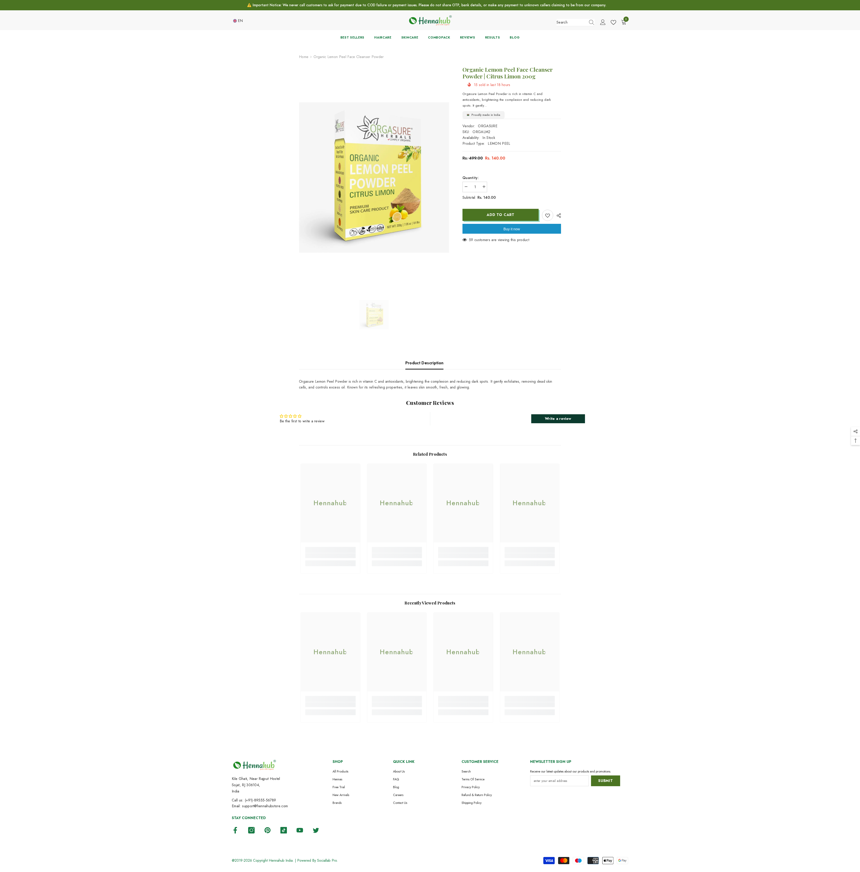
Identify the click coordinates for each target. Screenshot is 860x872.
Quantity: (470, 177)
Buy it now (511, 229)
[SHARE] (557, 215)
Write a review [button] (558, 418)
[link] (330, 555)
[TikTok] (283, 830)
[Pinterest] (267, 830)
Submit (605, 780)
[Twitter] (316, 830)
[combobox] (571, 22)
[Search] (576, 22)
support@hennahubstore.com (265, 806)
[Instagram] (251, 830)
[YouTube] (299, 830)
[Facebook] (235, 830)
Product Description (424, 363)
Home (303, 56)
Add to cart (502, 214)
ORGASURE (487, 126)
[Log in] (603, 22)
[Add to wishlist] (547, 215)
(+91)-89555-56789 (260, 800)
